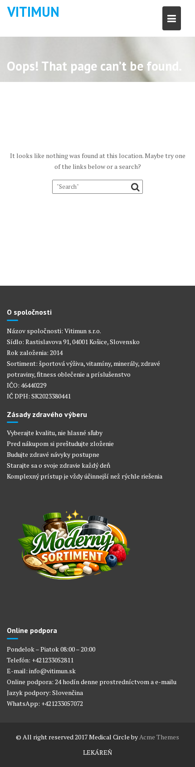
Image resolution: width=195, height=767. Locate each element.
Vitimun (33, 11)
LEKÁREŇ (97, 752)
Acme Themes (159, 737)
